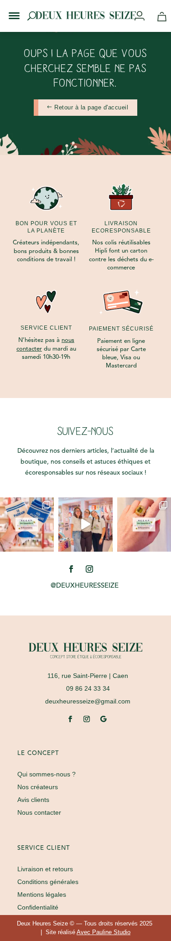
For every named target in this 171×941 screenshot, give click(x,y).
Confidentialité (37, 907)
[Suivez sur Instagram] (89, 569)
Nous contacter (39, 812)
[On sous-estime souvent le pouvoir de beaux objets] (85, 524)
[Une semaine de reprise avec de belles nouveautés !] (144, 524)
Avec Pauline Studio (103, 932)
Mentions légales (41, 894)
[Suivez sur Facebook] (71, 569)
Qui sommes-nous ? (46, 774)
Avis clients (33, 799)
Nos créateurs (37, 787)
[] (143, 17)
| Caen (87, 675)
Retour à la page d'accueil (91, 107)
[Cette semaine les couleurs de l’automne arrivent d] (27, 524)
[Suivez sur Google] (103, 719)
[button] (8, 8)
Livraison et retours (45, 869)
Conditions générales (47, 881)
